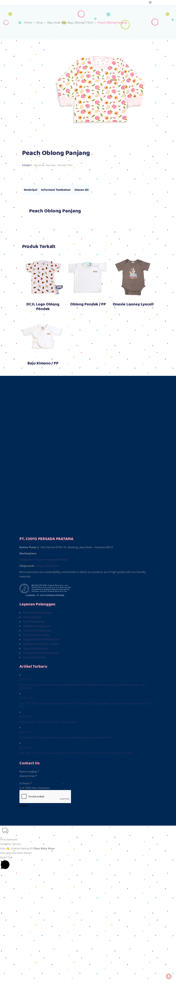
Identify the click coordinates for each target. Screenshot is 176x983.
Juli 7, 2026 (26, 732)
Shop (39, 22)
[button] (88, 834)
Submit (23, 805)
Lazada (52, 559)
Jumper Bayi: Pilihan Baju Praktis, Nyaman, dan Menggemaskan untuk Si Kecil (65, 737)
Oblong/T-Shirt (84, 22)
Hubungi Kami (32, 617)
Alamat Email (28, 776)
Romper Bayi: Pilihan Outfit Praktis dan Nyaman (47, 722)
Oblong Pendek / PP (88, 304)
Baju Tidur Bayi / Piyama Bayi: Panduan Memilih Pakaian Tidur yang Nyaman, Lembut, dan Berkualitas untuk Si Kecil (85, 705)
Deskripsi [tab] (30, 189)
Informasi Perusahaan (37, 612)
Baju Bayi (67, 22)
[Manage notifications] (169, 976)
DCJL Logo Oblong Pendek (42, 306)
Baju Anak (53, 22)
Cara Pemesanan (34, 621)
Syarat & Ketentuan (36, 648)
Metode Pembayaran (36, 626)
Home (28, 22)
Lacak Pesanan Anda (36, 635)
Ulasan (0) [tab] (81, 189)
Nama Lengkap (29, 771)
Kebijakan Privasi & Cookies (41, 644)
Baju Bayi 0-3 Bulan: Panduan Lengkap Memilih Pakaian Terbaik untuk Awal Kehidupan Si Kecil (75, 753)
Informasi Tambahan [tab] (56, 189)
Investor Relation (34, 657)
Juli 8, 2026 (26, 679)
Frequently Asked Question (40, 652)
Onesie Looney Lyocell (133, 304)
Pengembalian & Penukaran (41, 639)
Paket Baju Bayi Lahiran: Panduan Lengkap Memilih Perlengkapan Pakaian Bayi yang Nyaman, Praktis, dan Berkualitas (82, 686)
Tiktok (63, 559)
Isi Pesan (25, 783)
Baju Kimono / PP (42, 363)
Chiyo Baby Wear (47, 565)
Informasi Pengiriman (37, 630)
